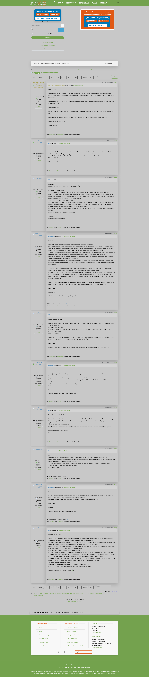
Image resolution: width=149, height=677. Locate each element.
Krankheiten (42, 645)
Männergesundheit (43, 642)
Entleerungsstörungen (44, 635)
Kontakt (68, 665)
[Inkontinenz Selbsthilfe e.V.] (38, 3)
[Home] (54, 2)
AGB (68, 63)
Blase (40, 627)
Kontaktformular (97, 632)
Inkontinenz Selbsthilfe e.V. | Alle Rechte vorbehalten (77, 667)
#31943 (115, 82)
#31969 (115, 312)
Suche (63, 63)
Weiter (85, 77)
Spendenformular (97, 647)
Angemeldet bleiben (48, 33)
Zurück (40, 77)
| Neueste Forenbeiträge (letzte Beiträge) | (50, 63)
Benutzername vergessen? (48, 45)
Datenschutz (74, 665)
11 (80, 77)
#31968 (115, 233)
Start (34, 77)
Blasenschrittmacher (79, 85)
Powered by (71, 601)
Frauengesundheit (43, 638)
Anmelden (48, 37)
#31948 (115, 140)
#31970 (115, 362)
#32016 (115, 407)
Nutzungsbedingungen (84, 665)
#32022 (115, 484)
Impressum (61, 665)
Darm (40, 631)
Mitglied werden (84, 652)
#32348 (115, 527)
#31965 (115, 177)
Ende (91, 77)
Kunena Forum (77, 601)
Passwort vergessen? (47, 42)
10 (76, 77)
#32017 (115, 448)
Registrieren (47, 48)
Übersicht (36, 63)
